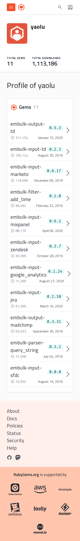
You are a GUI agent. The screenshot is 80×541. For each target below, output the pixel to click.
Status (14, 433)
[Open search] (60, 7)
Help (12, 448)
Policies (15, 425)
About (13, 411)
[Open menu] (11, 7)
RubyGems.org (26, 474)
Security (15, 440)
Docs (12, 418)
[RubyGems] (21, 7)
